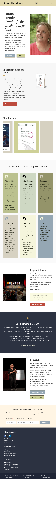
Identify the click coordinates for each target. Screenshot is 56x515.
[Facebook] (5, 436)
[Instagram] (7, 436)
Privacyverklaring (27, 477)
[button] (36, 3)
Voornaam (9, 418)
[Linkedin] (10, 436)
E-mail (30, 418)
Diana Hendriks (10, 432)
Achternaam (21, 418)
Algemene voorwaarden (29, 475)
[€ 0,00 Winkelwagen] (51, 3)
